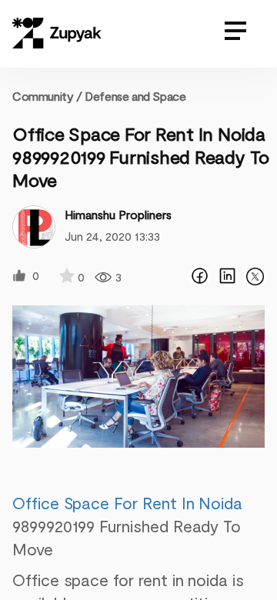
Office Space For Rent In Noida (127, 502)
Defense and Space (135, 95)
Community (47, 95)
